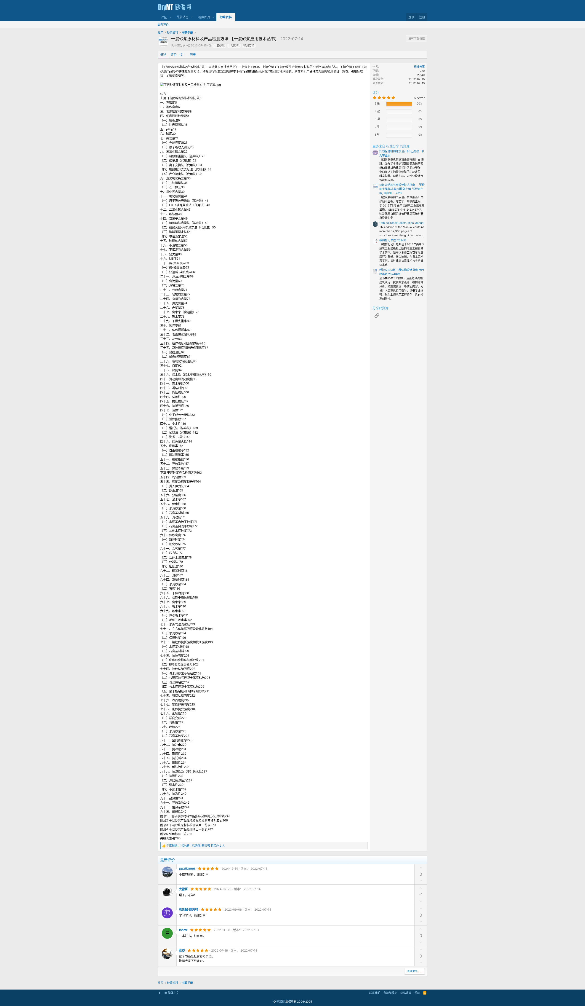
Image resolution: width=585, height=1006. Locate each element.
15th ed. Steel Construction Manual (401, 223)
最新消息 (183, 17)
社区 (164, 17)
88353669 (187, 868)
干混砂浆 (219, 45)
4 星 (377, 111)
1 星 (377, 134)
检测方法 (248, 45)
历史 (193, 54)
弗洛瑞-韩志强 (188, 909)
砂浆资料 (226, 17)
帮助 (417, 993)
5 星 (377, 103)
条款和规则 (390, 993)
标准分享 (179, 45)
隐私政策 (405, 993)
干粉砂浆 (234, 45)
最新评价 (163, 24)
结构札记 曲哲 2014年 (393, 240)
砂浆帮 (281, 1001)
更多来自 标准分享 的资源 (391, 146)
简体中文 (173, 993)
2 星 (377, 127)
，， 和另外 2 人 (195, 845)
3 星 (377, 119)
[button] (170, 17)
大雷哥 (183, 889)
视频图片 (204, 17)
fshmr (183, 930)
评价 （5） (178, 54)
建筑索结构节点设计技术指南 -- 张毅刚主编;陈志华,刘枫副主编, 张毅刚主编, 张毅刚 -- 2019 (402, 189)
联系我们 (374, 993)
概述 (163, 54)
